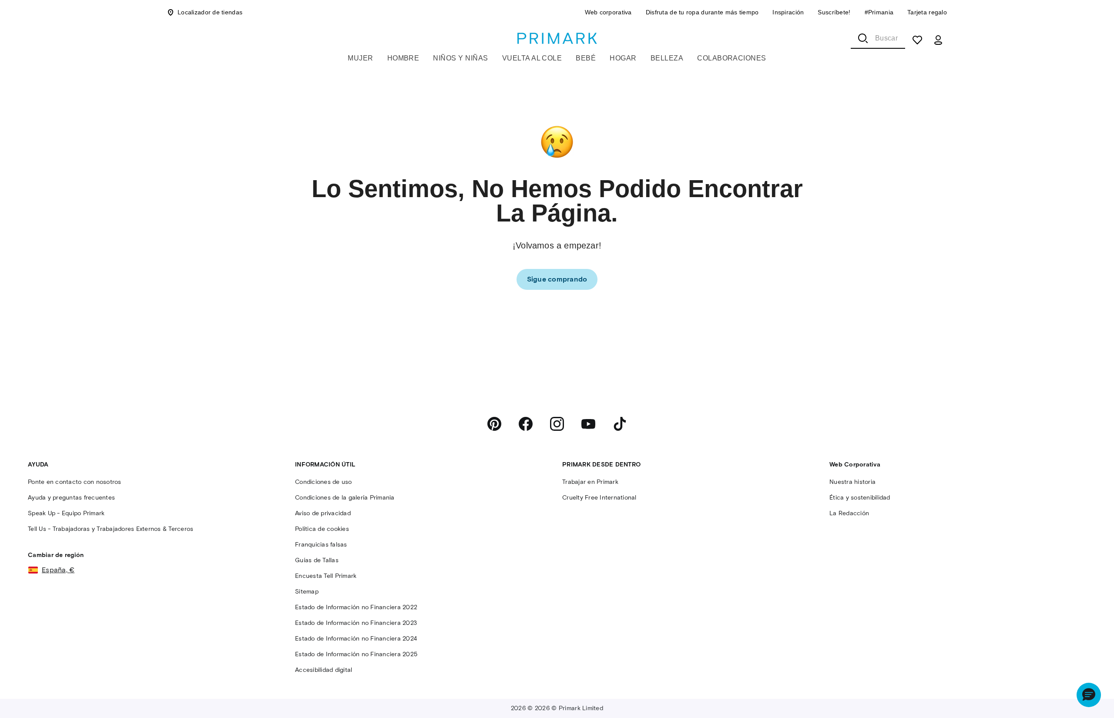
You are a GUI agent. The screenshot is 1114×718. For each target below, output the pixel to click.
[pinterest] (494, 424)
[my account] (938, 40)
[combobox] (878, 38)
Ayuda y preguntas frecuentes (71, 497)
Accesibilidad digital (323, 670)
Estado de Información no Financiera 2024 (356, 638)
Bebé (586, 58)
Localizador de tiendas (210, 12)
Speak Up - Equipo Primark (66, 513)
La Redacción (849, 513)
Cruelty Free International (599, 497)
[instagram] (557, 424)
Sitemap (307, 591)
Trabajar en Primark (590, 482)
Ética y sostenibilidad (859, 497)
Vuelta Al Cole (532, 58)
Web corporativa (608, 12)
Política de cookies (322, 529)
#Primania (879, 12)
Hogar (623, 58)
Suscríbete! (834, 12)
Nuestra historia (852, 482)
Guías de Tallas (317, 560)
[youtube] (588, 424)
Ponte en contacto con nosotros (74, 482)
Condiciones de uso (323, 482)
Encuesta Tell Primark (325, 576)
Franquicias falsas (321, 544)
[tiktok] (619, 424)
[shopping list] (917, 40)
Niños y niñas (460, 58)
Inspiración (788, 12)
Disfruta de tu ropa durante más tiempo (702, 12)
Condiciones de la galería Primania (345, 497)
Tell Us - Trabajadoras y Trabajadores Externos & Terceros (110, 529)
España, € (58, 570)
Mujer (360, 58)
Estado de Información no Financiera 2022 (356, 607)
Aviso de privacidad (323, 513)
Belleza (667, 58)
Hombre (403, 58)
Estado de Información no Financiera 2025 (356, 654)
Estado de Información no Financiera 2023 (356, 623)
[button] (1089, 695)
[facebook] (525, 424)
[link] (557, 279)
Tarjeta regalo (927, 12)
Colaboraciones (731, 58)
